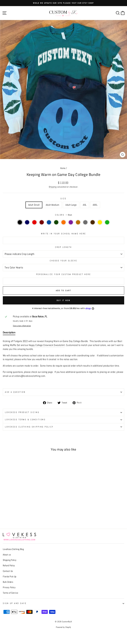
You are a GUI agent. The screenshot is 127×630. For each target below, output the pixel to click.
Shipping (52, 187)
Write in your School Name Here (63, 233)
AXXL (95, 204)
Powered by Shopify (63, 627)
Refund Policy (9, 565)
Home (62, 168)
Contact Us (8, 571)
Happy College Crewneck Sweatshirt (47, 345)
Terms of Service (10, 592)
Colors (63, 215)
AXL (84, 204)
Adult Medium (52, 204)
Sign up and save (15, 603)
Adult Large (71, 204)
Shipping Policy (10, 560)
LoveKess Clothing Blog (13, 549)
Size (63, 198)
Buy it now (63, 300)
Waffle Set (15, 345)
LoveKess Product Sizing (22, 412)
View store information (22, 325)
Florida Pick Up (9, 576)
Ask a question (15, 392)
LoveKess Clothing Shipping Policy (29, 426)
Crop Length (63, 247)
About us (7, 554)
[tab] (9, 333)
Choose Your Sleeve (63, 260)
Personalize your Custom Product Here (63, 274)
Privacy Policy (9, 587)
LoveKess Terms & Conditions (25, 419)
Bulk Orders (8, 582)
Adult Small (34, 204)
